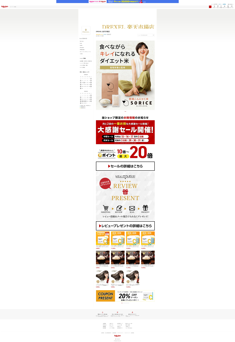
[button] (231, 4)
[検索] (210, 7)
